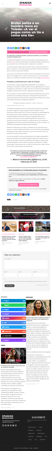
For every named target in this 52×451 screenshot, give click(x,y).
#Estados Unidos (31, 433)
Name (5, 271)
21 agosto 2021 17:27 (26, 242)
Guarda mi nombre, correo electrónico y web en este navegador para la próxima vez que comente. (25, 281)
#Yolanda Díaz (42, 439)
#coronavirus (30, 430)
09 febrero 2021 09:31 (18, 38)
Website (35, 271)
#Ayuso (40, 427)
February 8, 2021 (28, 162)
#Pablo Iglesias (39, 436)
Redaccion (12, 38)
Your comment (7, 258)
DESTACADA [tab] (29, 297)
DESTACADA (26, 214)
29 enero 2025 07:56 (42, 241)
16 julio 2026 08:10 (33, 383)
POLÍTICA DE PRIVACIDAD (23, 448)
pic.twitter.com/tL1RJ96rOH (28, 156)
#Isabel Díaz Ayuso (41, 433)
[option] (9, 233)
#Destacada (39, 430)
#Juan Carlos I (30, 436)
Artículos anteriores (19, 208)
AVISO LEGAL (16, 448)
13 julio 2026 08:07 (8, 407)
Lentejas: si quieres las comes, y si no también (24, 210)
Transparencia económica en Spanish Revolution (11, 421)
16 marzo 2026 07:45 (9, 242)
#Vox (36, 439)
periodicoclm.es (44, 78)
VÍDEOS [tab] (3, 345)
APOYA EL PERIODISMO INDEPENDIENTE (38, 52)
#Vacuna (30, 439)
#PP (46, 436)
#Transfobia (15, 199)
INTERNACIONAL (11, 234)
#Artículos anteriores (32, 427)
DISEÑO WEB (35, 448)
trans (13, 62)
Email (20, 271)
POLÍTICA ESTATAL (33, 214)
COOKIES (31, 448)
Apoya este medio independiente (28, 184)
